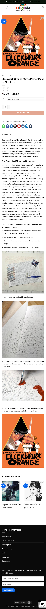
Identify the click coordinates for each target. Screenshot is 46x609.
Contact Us (6, 561)
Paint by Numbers (25, 161)
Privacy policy (7, 536)
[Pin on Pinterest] (19, 126)
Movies (18, 121)
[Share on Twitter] (11, 126)
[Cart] (43, 7)
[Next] (44, 499)
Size (3, 99)
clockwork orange (10, 121)
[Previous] (1, 499)
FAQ (3, 553)
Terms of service (8, 540)
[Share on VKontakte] (23, 126)
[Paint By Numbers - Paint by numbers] (23, 7)
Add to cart (23, 113)
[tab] (23, 135)
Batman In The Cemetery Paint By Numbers (11, 505)
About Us (5, 557)
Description (6, 135)
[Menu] (3, 7)
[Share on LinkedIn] (26, 126)
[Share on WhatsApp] (3, 126)
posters (23, 121)
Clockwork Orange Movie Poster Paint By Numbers (21, 140)
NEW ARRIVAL (12, 76)
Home (4, 76)
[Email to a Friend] (15, 126)
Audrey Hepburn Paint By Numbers (32, 505)
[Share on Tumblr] (30, 126)
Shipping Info (6, 545)
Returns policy (7, 549)
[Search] (7, 7)
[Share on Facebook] (7, 126)
